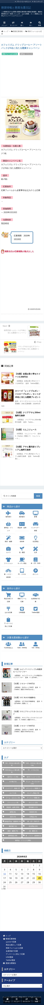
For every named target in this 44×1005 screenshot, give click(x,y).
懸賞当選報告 (10, 963)
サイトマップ (38, 1)
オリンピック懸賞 (33, 788)
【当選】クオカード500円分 (24, 683)
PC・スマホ (22, 574)
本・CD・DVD (35, 563)
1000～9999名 (22, 648)
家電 (35, 517)
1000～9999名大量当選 (33, 764)
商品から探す (12, 506)
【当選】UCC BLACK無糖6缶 (24, 697)
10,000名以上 (8, 648)
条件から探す (12, 588)
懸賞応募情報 (18, 31)
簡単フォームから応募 (9, 54)
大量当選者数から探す (17, 637)
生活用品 (35, 541)
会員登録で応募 (35, 600)
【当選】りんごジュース (26, 429)
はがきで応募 (10, 942)
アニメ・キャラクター (33, 782)
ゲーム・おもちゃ (13, 798)
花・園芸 (22, 552)
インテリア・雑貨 (35, 529)
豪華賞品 (12, 836)
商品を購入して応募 (13, 945)
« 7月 (4, 889)
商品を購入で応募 (8, 600)
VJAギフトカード (33, 777)
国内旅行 (22, 517)
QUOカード (12, 777)
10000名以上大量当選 (13, 771)
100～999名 (36, 648)
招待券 (22, 541)
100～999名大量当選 (13, 764)
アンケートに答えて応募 (8, 624)
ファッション (8, 563)
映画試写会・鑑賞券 (13, 821)
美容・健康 (8, 541)
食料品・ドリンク (26, 54)
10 (4, 873)
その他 (12, 781)
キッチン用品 (22, 563)
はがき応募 (8, 612)
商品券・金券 (22, 528)
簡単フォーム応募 (22, 600)
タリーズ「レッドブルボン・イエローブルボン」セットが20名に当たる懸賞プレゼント (28, 394)
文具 (35, 552)
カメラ (8, 552)
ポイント (35, 574)
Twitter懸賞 (35, 612)
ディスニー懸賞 (33, 798)
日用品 (33, 817)
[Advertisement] (22, 76)
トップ (6, 31)
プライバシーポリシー (23, 1)
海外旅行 (8, 517)
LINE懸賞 (22, 612)
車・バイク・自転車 (8, 575)
